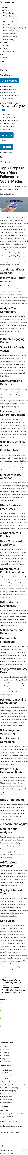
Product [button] (4, 48)
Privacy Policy (6, 1061)
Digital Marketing (9, 25)
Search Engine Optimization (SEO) (14, 28)
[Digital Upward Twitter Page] (2, 1140)
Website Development (10, 16)
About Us (5, 7)
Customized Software (10, 37)
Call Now (3, 62)
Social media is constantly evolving (11, 898)
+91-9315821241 (7, 1153)
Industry (7, 135)
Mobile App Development (12, 22)
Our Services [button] (6, 10)
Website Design (8, 13)
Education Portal (8, 51)
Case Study (5, 1053)
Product (6, 146)
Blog (3, 54)
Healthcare (6, 45)
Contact (4, 57)
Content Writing (8, 40)
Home (3, 69)
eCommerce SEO (9, 117)
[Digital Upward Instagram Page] (2, 1146)
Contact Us (5, 1056)
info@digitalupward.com (13, 1126)
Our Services (9, 80)
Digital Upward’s (5, 964)
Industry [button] (4, 42)
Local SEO (6, 114)
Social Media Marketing (11, 31)
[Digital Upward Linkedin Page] (2, 1143)
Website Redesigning (10, 34)
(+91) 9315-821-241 (11, 1121)
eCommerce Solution (10, 19)
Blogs (3, 157)
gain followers (7, 792)
